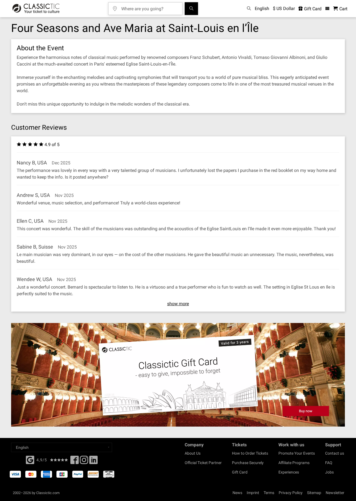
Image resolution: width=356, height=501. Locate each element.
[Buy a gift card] (178, 375)
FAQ (328, 462)
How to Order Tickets (250, 453)
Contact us (334, 453)
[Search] (191, 8)
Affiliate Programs (294, 462)
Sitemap (314, 492)
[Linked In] (93, 461)
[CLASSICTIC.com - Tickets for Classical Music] (36, 8)
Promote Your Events (296, 453)
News (237, 492)
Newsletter (335, 492)
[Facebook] (30, 459)
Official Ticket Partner (203, 462)
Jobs (329, 472)
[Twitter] (84, 461)
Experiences (288, 472)
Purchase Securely (248, 462)
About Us (193, 453)
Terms (269, 492)
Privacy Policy (291, 492)
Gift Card (312, 8)
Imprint (253, 492)
